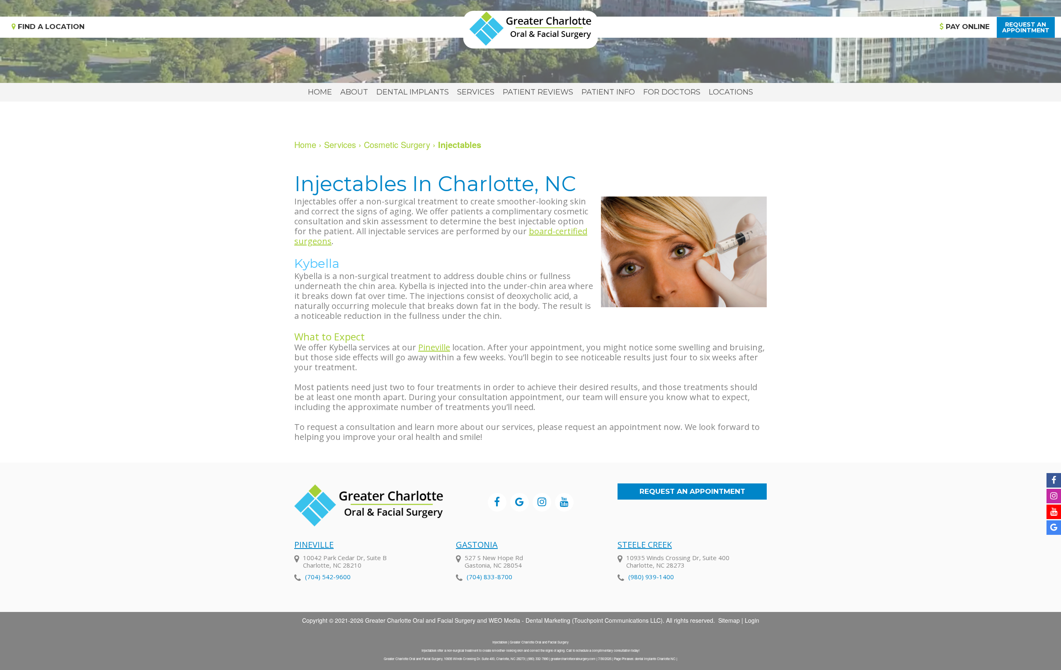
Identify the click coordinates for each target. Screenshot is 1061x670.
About (354, 92)
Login (752, 620)
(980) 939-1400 (651, 577)
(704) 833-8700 (489, 577)
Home (320, 92)
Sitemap (729, 620)
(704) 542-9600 (328, 577)
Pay (967, 26)
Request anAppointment (1025, 27)
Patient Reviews (538, 92)
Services (475, 92)
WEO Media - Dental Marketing (529, 620)
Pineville (434, 347)
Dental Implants (412, 92)
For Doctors (671, 92)
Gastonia (477, 544)
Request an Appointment (692, 491)
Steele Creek (645, 544)
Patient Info (608, 92)
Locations (731, 92)
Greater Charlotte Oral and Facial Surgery (420, 620)
